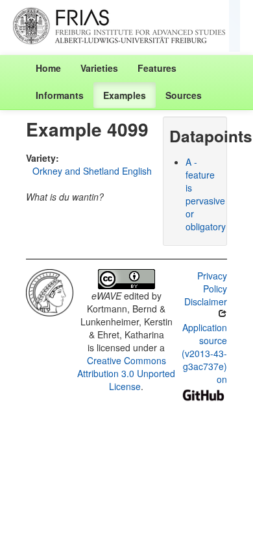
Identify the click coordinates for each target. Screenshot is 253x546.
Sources (183, 95)
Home (48, 67)
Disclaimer (205, 301)
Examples (124, 95)
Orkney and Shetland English (92, 170)
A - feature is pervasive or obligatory (206, 194)
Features (157, 67)
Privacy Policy (212, 282)
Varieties (99, 67)
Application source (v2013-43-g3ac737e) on (204, 353)
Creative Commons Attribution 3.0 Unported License (126, 373)
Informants (60, 95)
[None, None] (49, 291)
